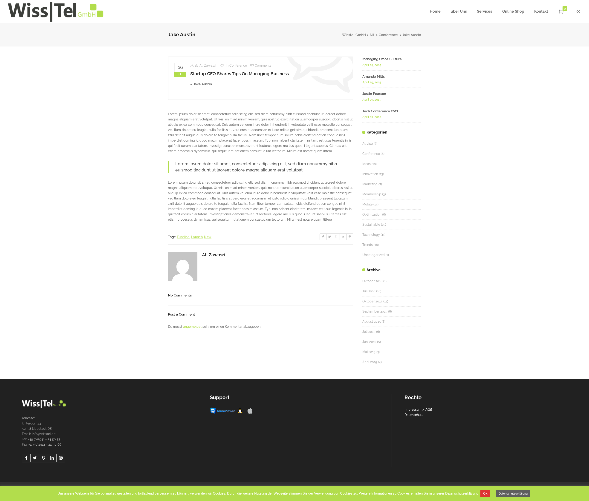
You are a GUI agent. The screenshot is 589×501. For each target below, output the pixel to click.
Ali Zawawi (207, 65)
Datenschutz (413, 415)
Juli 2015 (368, 331)
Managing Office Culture (382, 59)
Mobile (367, 204)
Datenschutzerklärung (513, 493)
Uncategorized (373, 255)
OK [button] (485, 493)
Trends (367, 245)
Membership (371, 194)
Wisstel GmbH (354, 35)
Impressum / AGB (418, 409)
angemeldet (192, 326)
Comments (263, 65)
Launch (197, 237)
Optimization (371, 214)
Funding (183, 237)
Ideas (366, 164)
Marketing (370, 184)
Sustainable (371, 224)
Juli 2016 (368, 291)
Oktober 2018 (372, 281)
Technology (371, 234)
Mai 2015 (368, 352)
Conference (388, 35)
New (207, 237)
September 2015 (374, 311)
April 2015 (369, 362)
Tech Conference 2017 (380, 111)
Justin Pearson (374, 94)
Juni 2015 (369, 342)
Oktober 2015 (372, 301)
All (372, 35)
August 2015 (371, 321)
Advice (367, 143)
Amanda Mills (373, 76)
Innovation (370, 174)
